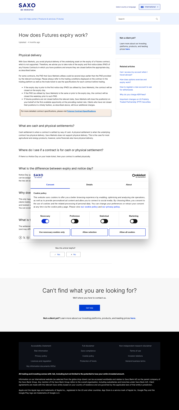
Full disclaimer (88, 346)
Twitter (24, 237)
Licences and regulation (41, 361)
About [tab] (129, 184)
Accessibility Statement (41, 346)
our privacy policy (111, 207)
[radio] (57, 254)
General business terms (135, 361)
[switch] (74, 221)
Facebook (20, 237)
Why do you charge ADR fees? (133, 94)
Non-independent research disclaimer (135, 346)
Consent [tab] (50, 184)
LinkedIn (28, 237)
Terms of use (135, 351)
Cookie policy (88, 356)
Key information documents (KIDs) (41, 366)
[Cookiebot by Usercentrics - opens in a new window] (134, 176)
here (128, 49)
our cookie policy (89, 207)
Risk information (41, 351)
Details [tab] (89, 184)
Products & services (47, 19)
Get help (89, 308)
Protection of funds (88, 361)
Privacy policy (41, 356)
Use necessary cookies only (52, 232)
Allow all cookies (127, 232)
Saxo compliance (88, 351)
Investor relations (135, 356)
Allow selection (90, 232)
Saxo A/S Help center (28, 19)
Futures (60, 19)
